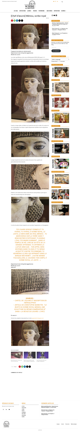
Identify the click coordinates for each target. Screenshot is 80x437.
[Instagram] (55, 1)
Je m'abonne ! (56, 51)
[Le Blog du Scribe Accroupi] (30, 5)
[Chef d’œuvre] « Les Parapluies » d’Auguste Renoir (60, 34)
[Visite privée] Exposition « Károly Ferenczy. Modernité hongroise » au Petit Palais (60, 24)
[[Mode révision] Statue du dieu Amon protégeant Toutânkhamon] (30, 355)
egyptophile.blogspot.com (38, 318)
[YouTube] (54, 1)
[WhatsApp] (14, 20)
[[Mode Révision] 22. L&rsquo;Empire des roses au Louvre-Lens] (17, 355)
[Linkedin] (57, 1)
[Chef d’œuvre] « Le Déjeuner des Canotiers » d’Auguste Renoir (60, 29)
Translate (62, 61)
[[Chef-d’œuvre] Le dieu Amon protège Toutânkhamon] (42, 355)
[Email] (19, 20)
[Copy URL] (22, 20)
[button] (62, 2)
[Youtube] (9, 409)
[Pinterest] (12, 20)
